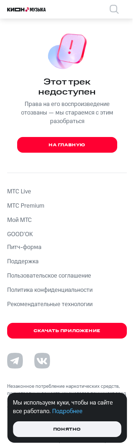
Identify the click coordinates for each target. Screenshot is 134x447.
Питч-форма (24, 247)
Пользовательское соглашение (49, 275)
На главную (67, 145)
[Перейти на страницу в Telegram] (15, 361)
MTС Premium (25, 206)
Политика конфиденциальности (50, 290)
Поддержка (23, 261)
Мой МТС (19, 220)
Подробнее (67, 411)
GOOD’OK (20, 234)
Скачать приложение (67, 331)
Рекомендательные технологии (50, 304)
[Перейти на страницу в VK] (42, 361)
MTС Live (19, 191)
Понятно (67, 429)
